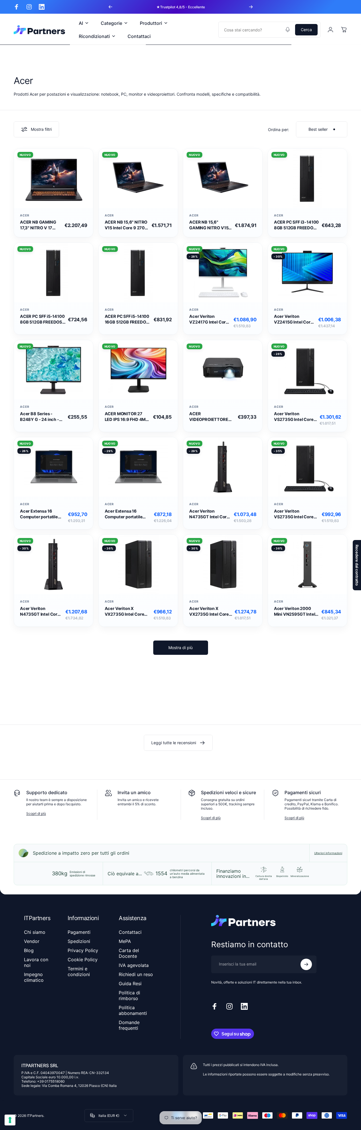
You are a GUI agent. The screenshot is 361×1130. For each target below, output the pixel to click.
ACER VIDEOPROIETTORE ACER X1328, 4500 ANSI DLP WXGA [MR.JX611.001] (208, 416)
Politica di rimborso (129, 995)
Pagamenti (79, 932)
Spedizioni (79, 941)
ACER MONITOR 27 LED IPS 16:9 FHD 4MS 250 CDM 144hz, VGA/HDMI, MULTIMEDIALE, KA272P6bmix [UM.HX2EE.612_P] (127, 416)
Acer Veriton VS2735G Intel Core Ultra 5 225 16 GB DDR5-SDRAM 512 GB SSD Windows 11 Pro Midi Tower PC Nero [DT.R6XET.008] (295, 514)
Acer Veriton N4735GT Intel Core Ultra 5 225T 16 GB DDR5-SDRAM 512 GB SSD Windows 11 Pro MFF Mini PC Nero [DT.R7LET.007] (210, 514)
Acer (24, 215)
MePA (125, 941)
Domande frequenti (129, 1025)
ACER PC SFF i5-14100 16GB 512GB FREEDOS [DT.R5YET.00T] (127, 319)
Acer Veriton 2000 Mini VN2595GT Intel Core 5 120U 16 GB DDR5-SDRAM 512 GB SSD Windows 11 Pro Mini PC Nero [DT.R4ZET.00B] (295, 611)
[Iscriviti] (306, 964)
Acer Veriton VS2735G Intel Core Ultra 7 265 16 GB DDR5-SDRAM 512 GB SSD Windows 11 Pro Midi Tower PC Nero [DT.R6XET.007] (294, 416)
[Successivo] (251, 7)
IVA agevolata (134, 965)
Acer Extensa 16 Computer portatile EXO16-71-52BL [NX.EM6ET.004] (39, 514)
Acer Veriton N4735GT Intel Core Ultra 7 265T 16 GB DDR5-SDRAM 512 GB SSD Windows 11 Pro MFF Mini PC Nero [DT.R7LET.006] (41, 611)
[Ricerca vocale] (288, 30)
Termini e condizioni (79, 971)
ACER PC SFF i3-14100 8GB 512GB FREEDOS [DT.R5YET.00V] (296, 225)
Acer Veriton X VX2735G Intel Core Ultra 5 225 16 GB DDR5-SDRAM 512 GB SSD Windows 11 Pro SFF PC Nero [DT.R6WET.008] (126, 611)
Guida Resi (130, 983)
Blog (29, 950)
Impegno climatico (34, 977)
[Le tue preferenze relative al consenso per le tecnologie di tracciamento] (10, 1120)
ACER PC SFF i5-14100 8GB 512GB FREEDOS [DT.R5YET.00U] (42, 319)
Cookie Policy (83, 959)
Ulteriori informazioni (328, 853)
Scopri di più (36, 813)
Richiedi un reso (136, 974)
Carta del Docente (129, 953)
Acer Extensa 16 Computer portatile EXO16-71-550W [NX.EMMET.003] (124, 514)
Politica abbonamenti (133, 1010)
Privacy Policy (83, 950)
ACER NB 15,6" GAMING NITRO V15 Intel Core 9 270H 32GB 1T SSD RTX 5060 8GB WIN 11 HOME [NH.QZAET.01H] (208, 225)
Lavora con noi (36, 962)
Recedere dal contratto (357, 565)
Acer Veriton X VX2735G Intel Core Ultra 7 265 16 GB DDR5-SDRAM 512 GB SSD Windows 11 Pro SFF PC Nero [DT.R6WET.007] (209, 611)
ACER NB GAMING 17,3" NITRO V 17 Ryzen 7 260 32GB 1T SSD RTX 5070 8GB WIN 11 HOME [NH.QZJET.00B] (38, 225)
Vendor (31, 941)
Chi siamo (34, 932)
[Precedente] (110, 7)
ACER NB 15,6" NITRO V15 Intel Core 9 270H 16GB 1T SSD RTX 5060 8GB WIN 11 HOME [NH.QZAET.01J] (126, 225)
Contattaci (130, 932)
